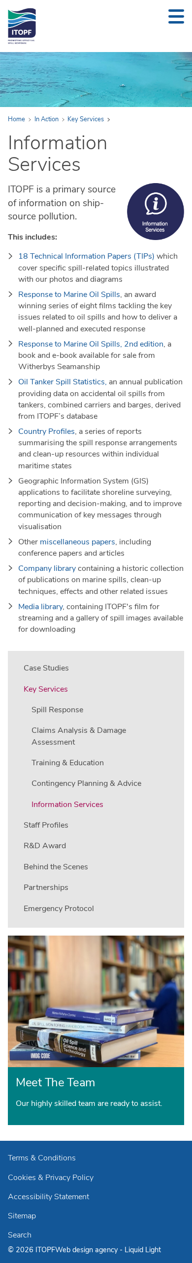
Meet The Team (55, 1082)
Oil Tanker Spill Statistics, (63, 381)
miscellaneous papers (77, 542)
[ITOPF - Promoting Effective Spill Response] (22, 26)
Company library (47, 568)
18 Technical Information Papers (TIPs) (86, 256)
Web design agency (87, 1250)
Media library (40, 606)
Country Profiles (46, 431)
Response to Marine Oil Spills (69, 294)
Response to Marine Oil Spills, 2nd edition (90, 344)
